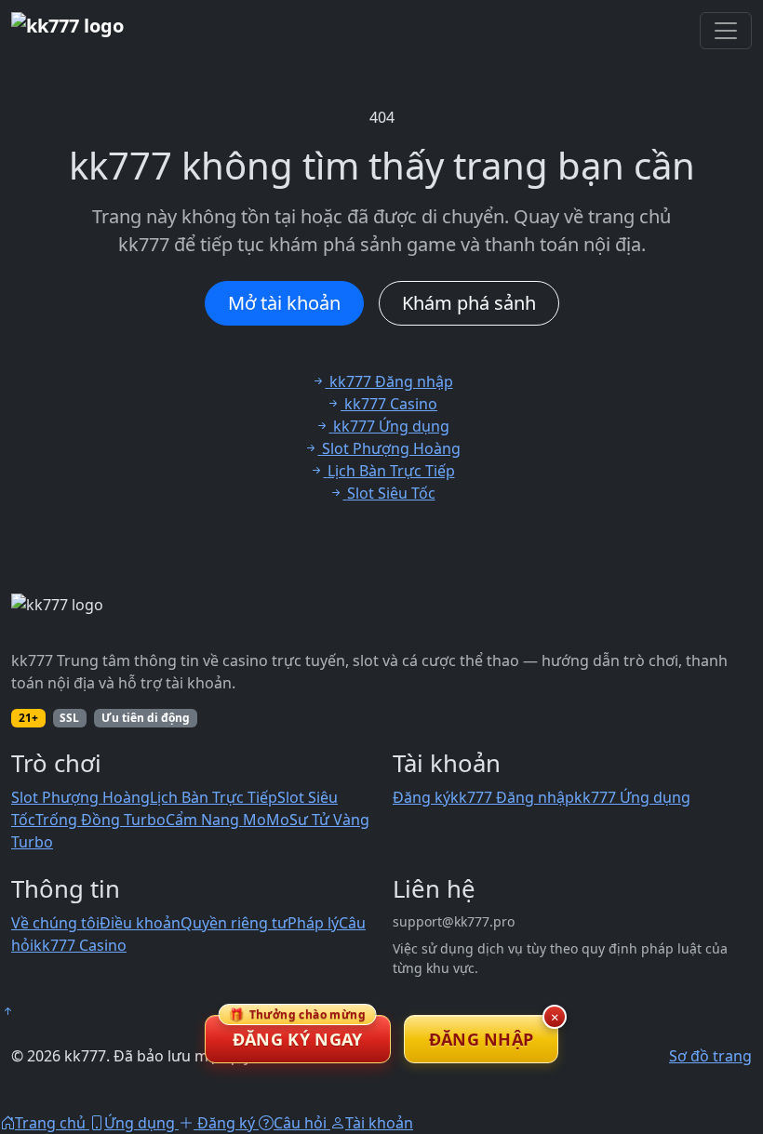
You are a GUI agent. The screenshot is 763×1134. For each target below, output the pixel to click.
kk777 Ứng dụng (632, 797)
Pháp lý (313, 923)
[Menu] (726, 30)
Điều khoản (140, 923)
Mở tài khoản (284, 302)
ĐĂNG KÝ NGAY (297, 1032)
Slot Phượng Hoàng (80, 797)
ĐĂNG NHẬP (481, 1039)
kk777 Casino (80, 945)
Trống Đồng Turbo (100, 819)
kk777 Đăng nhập (512, 797)
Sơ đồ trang (710, 1056)
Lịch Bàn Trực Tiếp (213, 797)
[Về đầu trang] (7, 1011)
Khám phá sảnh (469, 302)
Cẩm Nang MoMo (227, 819)
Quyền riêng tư (234, 923)
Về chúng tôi (55, 923)
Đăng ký (421, 797)
